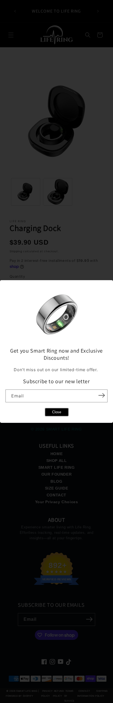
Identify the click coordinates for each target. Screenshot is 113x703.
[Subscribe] (101, 395)
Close (56, 412)
